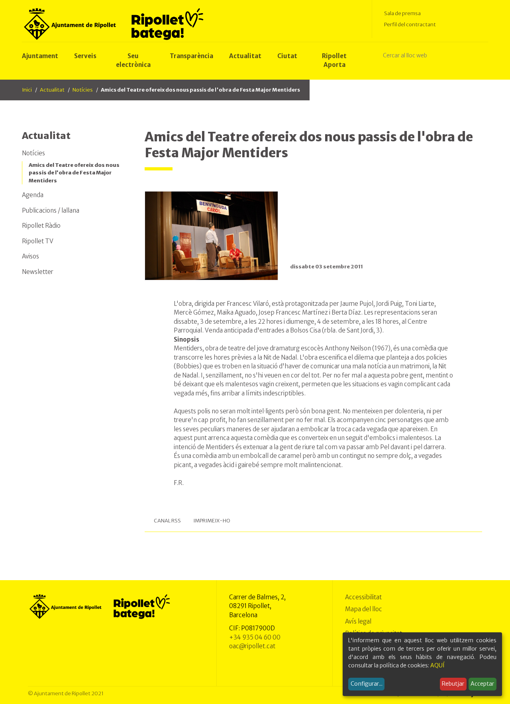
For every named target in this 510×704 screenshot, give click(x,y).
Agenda (32, 195)
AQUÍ (437, 665)
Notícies (83, 89)
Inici (27, 89)
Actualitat (52, 89)
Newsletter (37, 272)
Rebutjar (453, 683)
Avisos (30, 256)
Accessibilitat (363, 597)
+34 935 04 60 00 (254, 637)
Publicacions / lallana (50, 210)
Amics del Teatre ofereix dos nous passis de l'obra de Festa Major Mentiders (74, 173)
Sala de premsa (402, 13)
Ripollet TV (37, 241)
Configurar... (366, 683)
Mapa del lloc (363, 609)
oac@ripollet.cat (252, 646)
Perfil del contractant (410, 24)
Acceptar (482, 683)
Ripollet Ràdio (41, 225)
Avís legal (358, 621)
